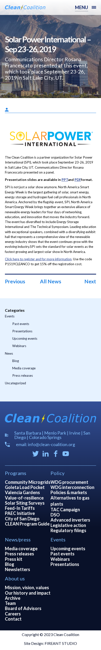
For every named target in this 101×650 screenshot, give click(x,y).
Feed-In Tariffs (20, 508)
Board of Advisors (23, 608)
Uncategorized (15, 383)
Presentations (22, 331)
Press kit (13, 559)
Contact (13, 619)
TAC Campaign (65, 509)
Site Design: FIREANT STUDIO (50, 643)
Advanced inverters (70, 520)
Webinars (19, 346)
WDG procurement (69, 482)
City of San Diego (22, 518)
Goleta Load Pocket (25, 487)
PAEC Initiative (20, 513)
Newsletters (17, 569)
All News (50, 281)
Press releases (22, 375)
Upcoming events (24, 338)
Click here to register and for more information (38, 259)
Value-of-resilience (24, 497)
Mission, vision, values (27, 587)
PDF (78, 180)
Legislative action (68, 525)
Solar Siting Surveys (25, 503)
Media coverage (24, 368)
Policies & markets (68, 492)
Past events (20, 324)
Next (90, 281)
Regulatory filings (68, 530)
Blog (15, 361)
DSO (55, 514)
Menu (81, 7)
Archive (12, 598)
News (9, 353)
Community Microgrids (27, 482)
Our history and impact (27, 593)
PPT (65, 180)
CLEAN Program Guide (27, 523)
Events (9, 316)
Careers (13, 613)
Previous (15, 281)
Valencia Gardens (22, 492)
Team (10, 603)
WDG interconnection (72, 487)
